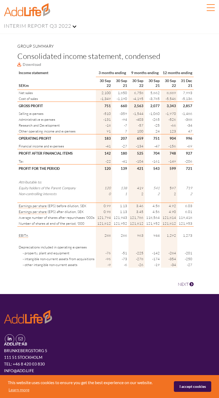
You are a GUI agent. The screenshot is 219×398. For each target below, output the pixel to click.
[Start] (28, 316)
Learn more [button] (19, 389)
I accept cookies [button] (192, 386)
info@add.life (19, 370)
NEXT (183, 284)
